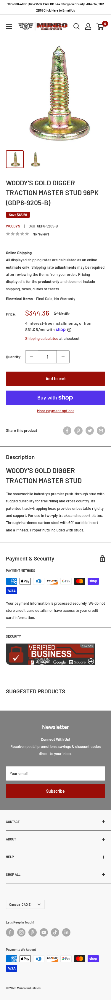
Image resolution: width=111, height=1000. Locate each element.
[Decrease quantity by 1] (31, 357)
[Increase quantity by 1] (63, 357)
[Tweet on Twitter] (90, 430)
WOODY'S (13, 226)
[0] (100, 26)
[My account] (88, 26)
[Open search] (76, 26)
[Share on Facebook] (67, 430)
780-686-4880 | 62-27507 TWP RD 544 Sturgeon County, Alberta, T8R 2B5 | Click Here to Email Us (55, 7)
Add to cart (56, 378)
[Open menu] (9, 26)
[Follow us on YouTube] (44, 932)
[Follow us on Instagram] (21, 932)
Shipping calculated (41, 338)
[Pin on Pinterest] (78, 430)
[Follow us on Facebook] (10, 932)
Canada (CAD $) (20, 904)
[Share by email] (101, 430)
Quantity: (14, 356)
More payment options (55, 410)
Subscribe (55, 791)
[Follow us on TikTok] (55, 932)
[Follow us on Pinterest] (32, 932)
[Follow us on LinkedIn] (66, 932)
